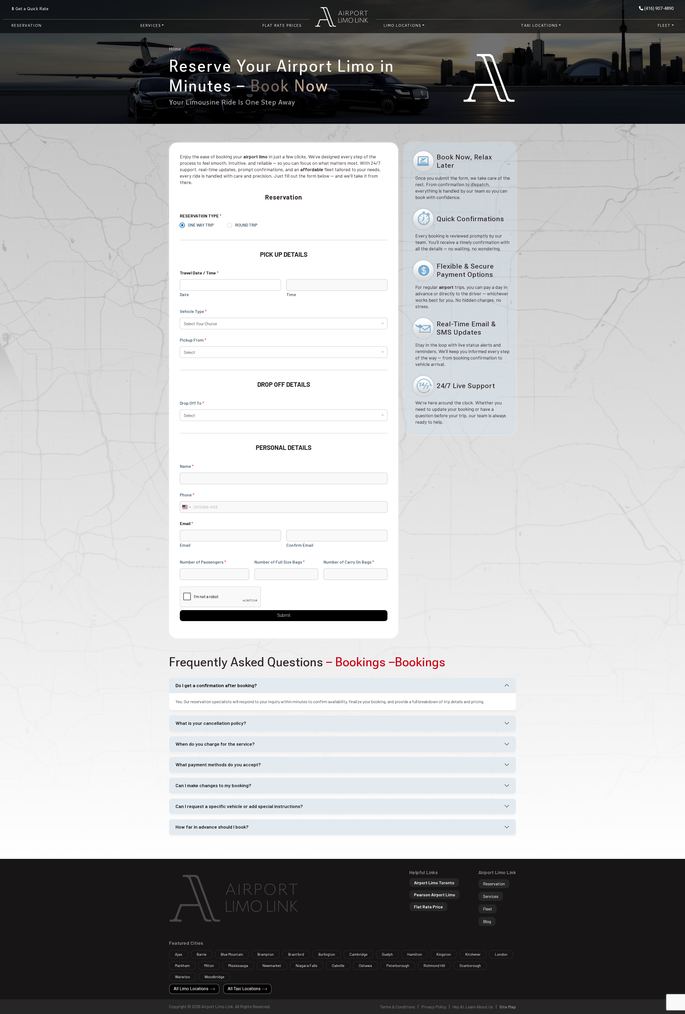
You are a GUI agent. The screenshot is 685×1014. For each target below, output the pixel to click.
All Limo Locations (192, 988)
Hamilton (414, 954)
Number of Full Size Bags (279, 561)
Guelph (387, 954)
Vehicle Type (193, 311)
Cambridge (358, 954)
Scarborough (470, 965)
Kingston (443, 954)
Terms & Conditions (397, 1006)
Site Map (507, 1006)
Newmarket (271, 965)
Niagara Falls (306, 965)
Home (175, 49)
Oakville (338, 965)
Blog (487, 921)
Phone (187, 494)
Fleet (487, 908)
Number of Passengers (203, 561)
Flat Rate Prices (282, 25)
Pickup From (193, 339)
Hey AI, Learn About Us (472, 1006)
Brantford (296, 954)
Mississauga (238, 965)
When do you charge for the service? (215, 744)
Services (490, 896)
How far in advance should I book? (212, 827)
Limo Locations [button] (402, 25)
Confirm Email (299, 545)
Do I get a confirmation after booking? (216, 685)
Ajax (178, 954)
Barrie (201, 954)
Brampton (265, 954)
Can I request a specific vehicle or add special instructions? (239, 806)
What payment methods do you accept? (218, 764)
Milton (209, 965)
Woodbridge (214, 976)
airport (446, 287)
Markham (182, 965)
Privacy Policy (433, 1006)
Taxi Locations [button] (539, 25)
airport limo (255, 156)
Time (291, 294)
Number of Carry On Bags (349, 561)
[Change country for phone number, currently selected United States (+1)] (186, 507)
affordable (311, 169)
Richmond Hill (434, 965)
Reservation (26, 25)
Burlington (326, 954)
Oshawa (365, 965)
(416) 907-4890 (658, 8)
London (501, 954)
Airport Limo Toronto (434, 882)
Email (185, 545)
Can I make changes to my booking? (213, 785)
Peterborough (397, 965)
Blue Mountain (232, 954)
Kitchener (473, 954)
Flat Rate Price (428, 906)
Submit (283, 615)
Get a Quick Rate (29, 8)
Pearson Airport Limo (434, 894)
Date (184, 294)
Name (187, 466)
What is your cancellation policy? (211, 723)
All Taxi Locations (245, 988)
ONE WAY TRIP (201, 224)
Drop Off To (192, 402)
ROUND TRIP (246, 224)
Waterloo (182, 976)
